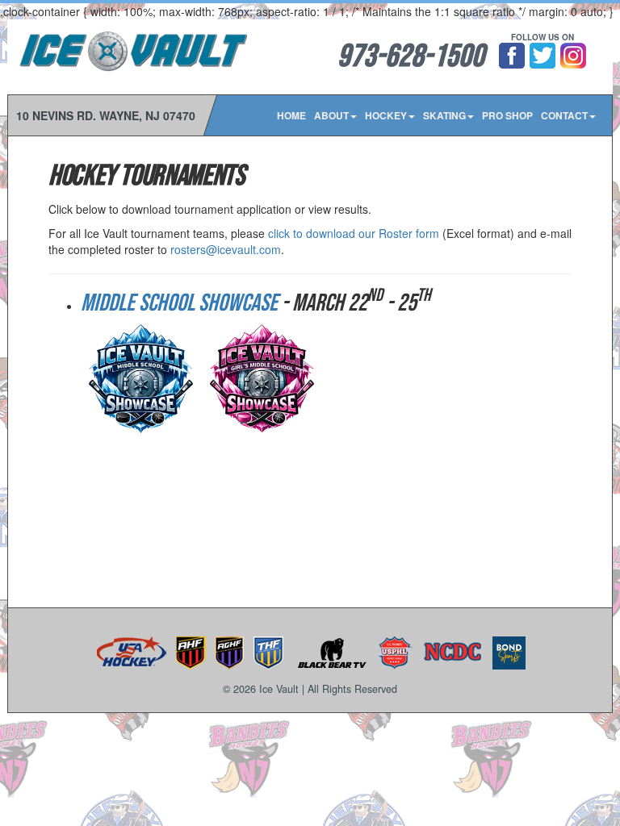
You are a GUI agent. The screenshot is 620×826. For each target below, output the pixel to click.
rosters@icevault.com (225, 249)
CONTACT (564, 115)
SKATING (444, 115)
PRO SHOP (507, 115)
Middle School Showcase (179, 303)
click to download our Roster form (353, 233)
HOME (291, 115)
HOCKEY (386, 115)
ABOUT (331, 115)
